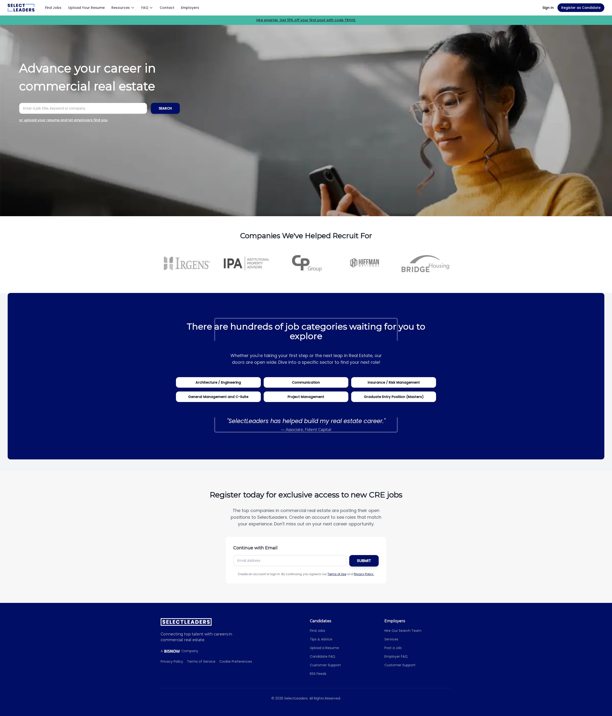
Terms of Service (201, 661)
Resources (120, 7)
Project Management (306, 396)
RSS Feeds (318, 673)
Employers (190, 7)
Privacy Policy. (364, 574)
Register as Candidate (581, 7)
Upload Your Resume (86, 7)
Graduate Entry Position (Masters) (394, 396)
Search (165, 108)
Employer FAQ (396, 656)
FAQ (144, 7)
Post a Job (393, 647)
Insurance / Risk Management (394, 382)
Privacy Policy (172, 661)
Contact (167, 7)
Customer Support (325, 665)
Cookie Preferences (235, 661)
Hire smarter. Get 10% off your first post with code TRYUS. (306, 20)
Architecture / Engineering (218, 382)
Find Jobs (53, 7)
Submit (364, 560)
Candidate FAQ (322, 656)
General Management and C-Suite (218, 396)
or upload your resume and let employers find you (63, 120)
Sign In (548, 7)
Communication (306, 382)
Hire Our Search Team (402, 630)
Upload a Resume (324, 647)
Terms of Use (337, 574)
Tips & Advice (321, 639)
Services (391, 639)
